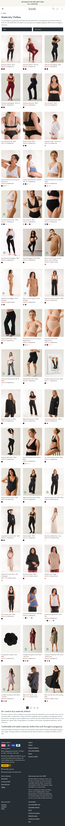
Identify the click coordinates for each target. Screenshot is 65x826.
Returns (30, 753)
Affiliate (3, 787)
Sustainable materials (33, 807)
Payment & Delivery (33, 748)
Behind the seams (32, 816)
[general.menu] (2, 8)
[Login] (57, 8)
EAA (29, 821)
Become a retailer (33, 756)
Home (4, 13)
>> (37, 708)
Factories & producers (34, 813)
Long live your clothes (34, 819)
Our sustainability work (34, 804)
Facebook (3, 806)
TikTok (3, 809)
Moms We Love (5, 784)
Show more (4, 24)
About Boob (4, 778)
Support (30, 745)
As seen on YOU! (5, 781)
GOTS (30, 810)
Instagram (3, 804)
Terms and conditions (33, 751)
